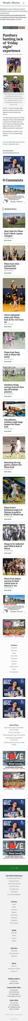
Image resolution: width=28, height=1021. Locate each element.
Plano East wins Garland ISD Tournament (11, 266)
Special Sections (14, 953)
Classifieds (14, 920)
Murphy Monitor (14, 881)
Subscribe (14, 933)
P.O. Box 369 (14, 981)
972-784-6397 (14, 990)
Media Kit (14, 956)
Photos (14, 941)
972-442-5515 (14, 1003)
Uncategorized (14, 672)
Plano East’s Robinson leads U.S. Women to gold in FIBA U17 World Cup (13, 511)
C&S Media (14, 892)
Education (14, 650)
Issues (14, 935)
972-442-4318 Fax (14, 1005)
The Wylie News (14, 889)
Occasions (14, 661)
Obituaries (14, 658)
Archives (14, 938)
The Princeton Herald (14, 884)
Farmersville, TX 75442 (14, 996)
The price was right (14, 732)
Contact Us (14, 971)
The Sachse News (14, 886)
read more (7, 240)
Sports (20, 54)
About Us (14, 966)
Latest (14, 653)
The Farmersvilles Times (14, 878)
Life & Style (14, 656)
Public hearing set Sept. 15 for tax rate (14, 735)
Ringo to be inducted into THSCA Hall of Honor (14, 546)
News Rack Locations (14, 968)
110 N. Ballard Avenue (14, 1007)
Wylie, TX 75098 (14, 983)
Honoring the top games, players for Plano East (13, 464)
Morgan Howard (8, 54)
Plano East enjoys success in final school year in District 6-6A (12, 582)
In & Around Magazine (14, 894)
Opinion (14, 664)
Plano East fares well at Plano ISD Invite (12, 354)
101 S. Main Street (14, 994)
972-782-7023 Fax (14, 992)
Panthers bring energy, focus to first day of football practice (14, 388)
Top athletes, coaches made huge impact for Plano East (13, 423)
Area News (14, 648)
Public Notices (14, 666)
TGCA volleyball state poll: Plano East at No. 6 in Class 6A (14, 318)
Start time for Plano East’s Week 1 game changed (13, 233)
